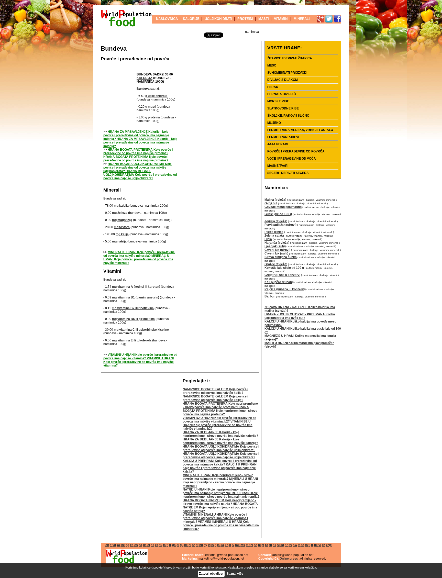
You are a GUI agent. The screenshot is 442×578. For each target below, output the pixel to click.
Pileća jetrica (273, 232)
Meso (271, 65)
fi (167, 545)
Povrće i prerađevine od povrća (135, 58)
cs (136, 545)
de (145, 545)
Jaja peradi (277, 144)
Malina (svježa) (275, 200)
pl (259, 545)
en (107, 545)
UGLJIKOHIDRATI (218, 19)
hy (205, 545)
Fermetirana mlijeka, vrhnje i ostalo (300, 130)
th (306, 545)
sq (282, 545)
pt (262, 545)
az (118, 545)
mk (237, 545)
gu (181, 545)
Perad (272, 87)
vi (319, 545)
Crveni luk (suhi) (276, 253)
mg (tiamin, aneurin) (135, 297)
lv (233, 545)
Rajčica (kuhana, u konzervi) (285, 289)
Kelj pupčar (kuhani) (279, 282)
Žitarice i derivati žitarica (289, 58)
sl (278, 545)
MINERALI (302, 19)
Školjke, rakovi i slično (288, 115)
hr (193, 545)
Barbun (269, 296)
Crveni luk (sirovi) (277, 250)
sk (274, 545)
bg (127, 545)
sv (290, 545)
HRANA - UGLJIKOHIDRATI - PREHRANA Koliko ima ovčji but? (299, 316)
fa (164, 545)
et (156, 545)
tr (312, 545)
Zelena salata (274, 235)
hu (201, 545)
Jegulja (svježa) (275, 221)
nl (251, 545)
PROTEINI (245, 19)
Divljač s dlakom (282, 80)
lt (230, 545)
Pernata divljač (281, 94)
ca (132, 545)
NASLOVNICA (167, 19)
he (186, 545)
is (212, 545)
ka (222, 545)
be (123, 545)
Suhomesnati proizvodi (287, 72)
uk (316, 545)
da (140, 545)
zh (323, 545)
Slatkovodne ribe (283, 108)
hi (190, 545)
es (152, 545)
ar (114, 545)
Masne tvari (277, 166)
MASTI (263, 19)
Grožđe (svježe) (275, 264)
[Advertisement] (118, 96)
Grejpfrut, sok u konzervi (282, 275)
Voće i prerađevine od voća (291, 158)
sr (286, 545)
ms (242, 545)
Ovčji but (270, 203)
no (255, 545)
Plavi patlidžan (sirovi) (280, 225)
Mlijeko (274, 123)
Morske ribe (278, 101)
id (209, 545)
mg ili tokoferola (131, 340)
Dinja (268, 239)
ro (266, 545)
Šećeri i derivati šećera (288, 173)
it (215, 545)
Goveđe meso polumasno (283, 207)
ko (226, 545)
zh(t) (329, 545)
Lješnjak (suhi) (275, 246)
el (148, 545)
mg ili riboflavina (133, 308)
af (111, 545)
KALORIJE (191, 19)
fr (170, 545)
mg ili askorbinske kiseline (141, 329)
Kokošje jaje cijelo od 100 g (284, 268)
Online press (289, 558)
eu (160, 545)
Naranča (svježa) (276, 242)
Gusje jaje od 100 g (278, 214)
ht (197, 545)
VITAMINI (281, 19)
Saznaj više (235, 573)
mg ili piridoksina (133, 319)
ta (299, 545)
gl (177, 545)
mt (248, 545)
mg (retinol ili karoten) (136, 286)
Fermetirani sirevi (283, 137)
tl (309, 545)
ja (218, 545)
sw (295, 545)
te (302, 545)
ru (270, 545)
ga (174, 545)
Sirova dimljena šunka (280, 257)
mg (121, 205)
